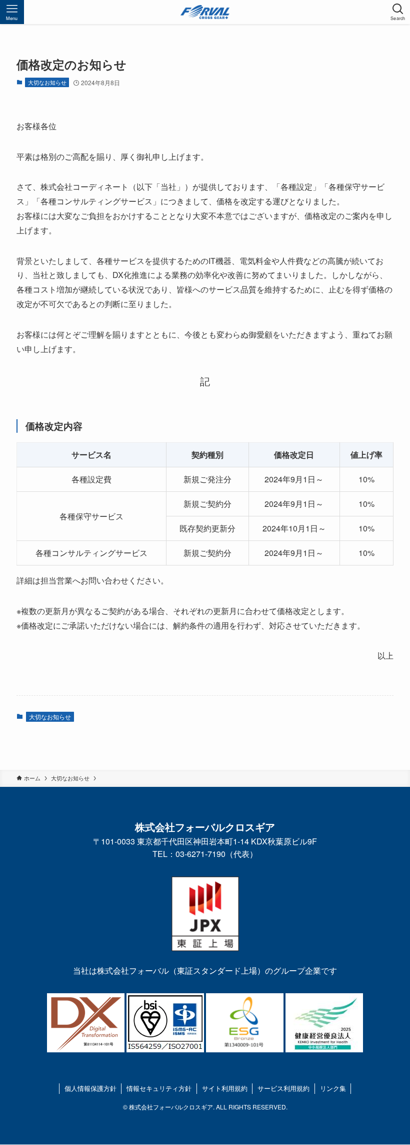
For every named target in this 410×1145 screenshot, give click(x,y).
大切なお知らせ (47, 82)
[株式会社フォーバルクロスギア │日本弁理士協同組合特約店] (204, 12)
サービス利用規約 (284, 1088)
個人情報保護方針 (90, 1088)
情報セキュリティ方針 (159, 1088)
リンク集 (333, 1088)
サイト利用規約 (225, 1088)
